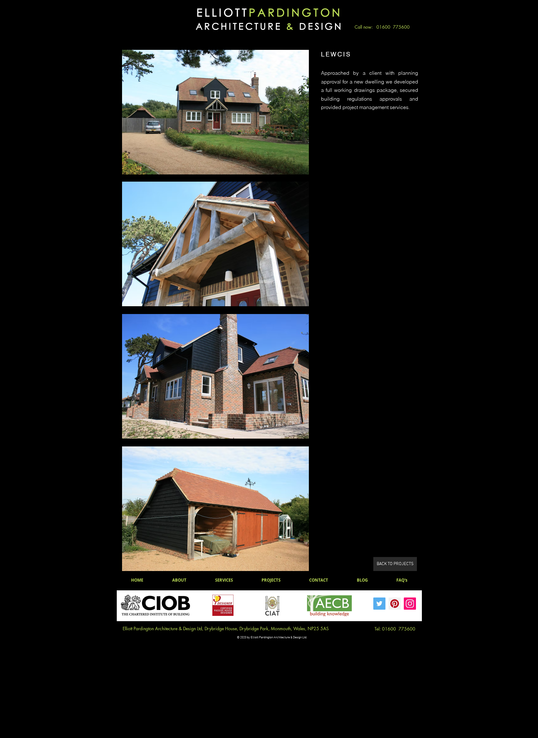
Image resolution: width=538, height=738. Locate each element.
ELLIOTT (222, 12)
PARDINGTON (295, 12)
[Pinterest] (395, 604)
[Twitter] (379, 604)
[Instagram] (410, 604)
